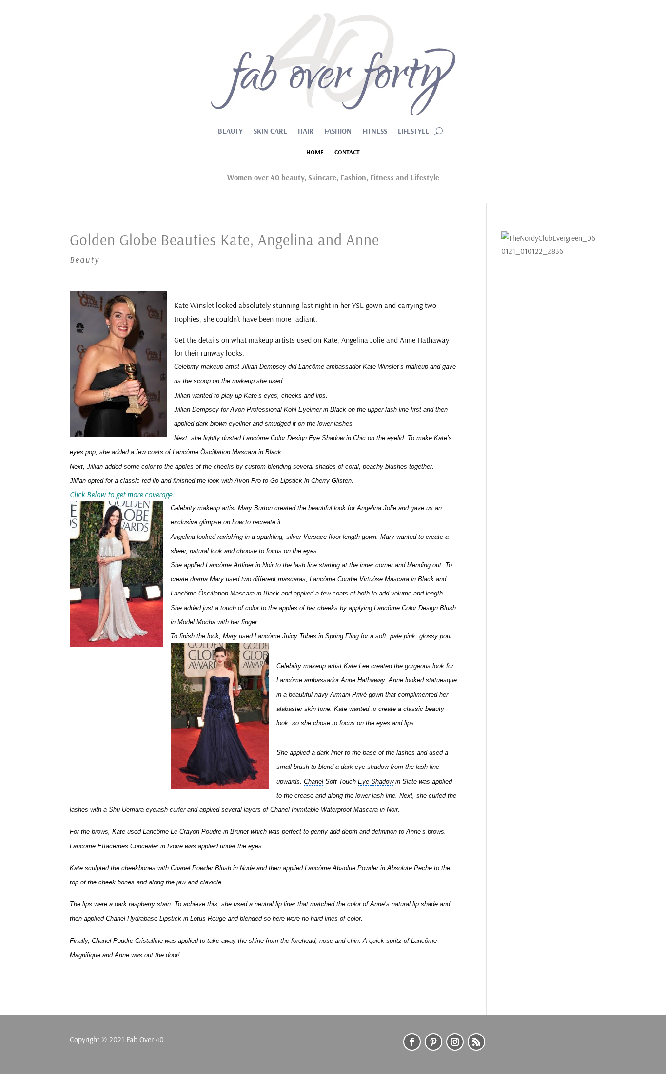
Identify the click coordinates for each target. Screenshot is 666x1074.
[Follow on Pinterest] (433, 1042)
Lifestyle (413, 131)
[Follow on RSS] (476, 1042)
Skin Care (270, 131)
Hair (305, 131)
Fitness (374, 131)
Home (315, 152)
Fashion (338, 131)
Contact (347, 152)
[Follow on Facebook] (412, 1042)
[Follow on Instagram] (455, 1042)
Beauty (230, 131)
